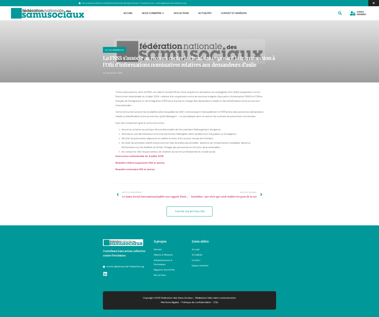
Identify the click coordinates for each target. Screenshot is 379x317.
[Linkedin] (374, 3)
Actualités (204, 13)
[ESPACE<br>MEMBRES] (352, 13)
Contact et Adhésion (233, 13)
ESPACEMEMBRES (361, 13)
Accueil (128, 13)
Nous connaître (151, 13)
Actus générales (114, 50)
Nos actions (181, 13)
